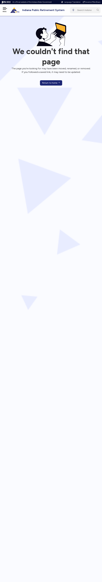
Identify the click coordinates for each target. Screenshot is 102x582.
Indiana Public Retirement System (43, 10)
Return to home (50, 83)
